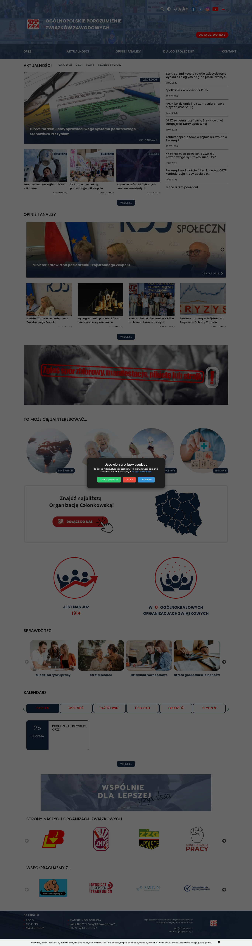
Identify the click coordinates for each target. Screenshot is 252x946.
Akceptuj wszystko (109, 479)
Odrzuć (129, 479)
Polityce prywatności (141, 471)
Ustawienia (146, 479)
